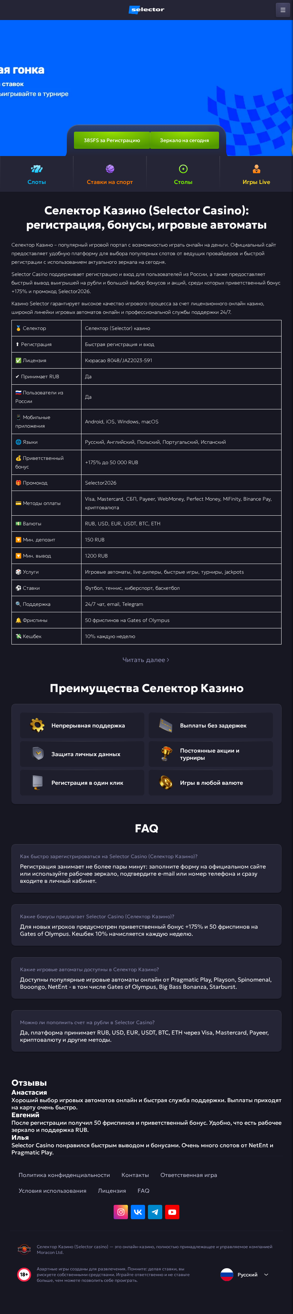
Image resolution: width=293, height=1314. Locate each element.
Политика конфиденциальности (64, 1174)
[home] (146, 10)
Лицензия (112, 1190)
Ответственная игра (188, 1174)
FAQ (143, 1190)
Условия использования (52, 1190)
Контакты (135, 1174)
